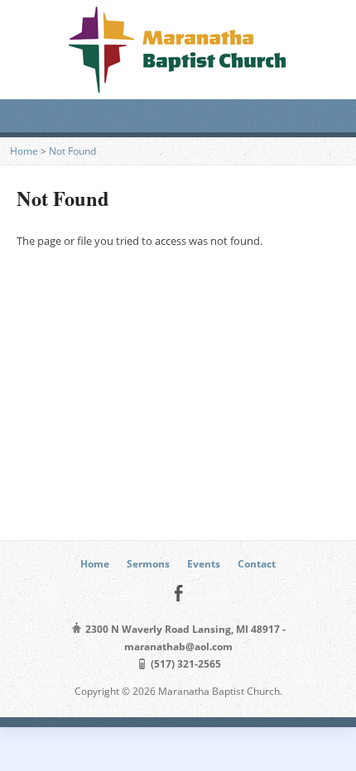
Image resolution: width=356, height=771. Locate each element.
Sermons (148, 564)
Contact (257, 564)
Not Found (72, 151)
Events (203, 564)
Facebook (178, 592)
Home (24, 151)
